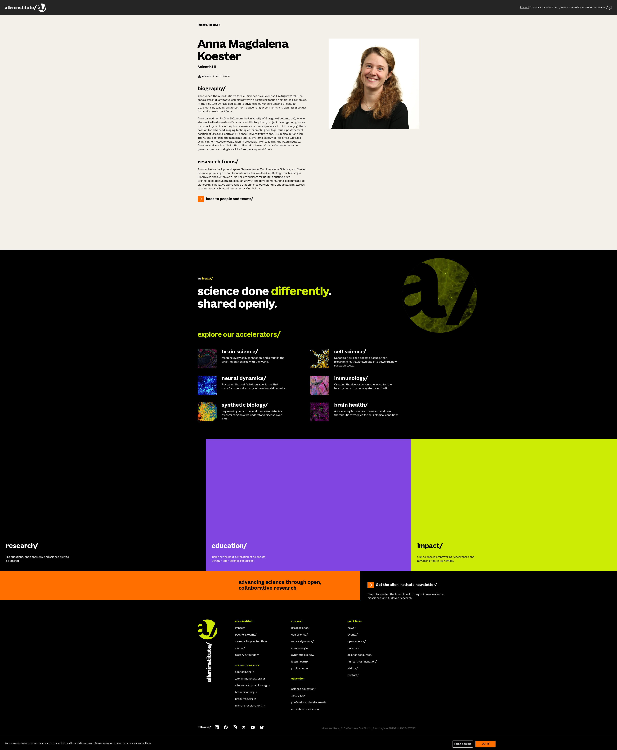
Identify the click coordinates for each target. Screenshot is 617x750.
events (575, 7)
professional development (308, 702)
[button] (525, 8)
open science (356, 641)
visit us (352, 668)
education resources (304, 709)
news (564, 7)
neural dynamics (301, 641)
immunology (299, 648)
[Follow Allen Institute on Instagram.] (234, 727)
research (537, 7)
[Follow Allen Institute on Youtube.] (252, 727)
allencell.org (243, 672)
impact (524, 7)
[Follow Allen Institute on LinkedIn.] (216, 727)
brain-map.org (244, 699)
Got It (485, 744)
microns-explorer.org (249, 706)
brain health (299, 662)
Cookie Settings (462, 744)
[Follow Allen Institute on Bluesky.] (261, 727)
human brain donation (361, 662)
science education (302, 689)
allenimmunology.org (248, 679)
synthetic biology (302, 655)
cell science (298, 635)
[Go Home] (210, 650)
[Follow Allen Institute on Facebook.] (225, 727)
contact (352, 675)
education (552, 7)
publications (299, 668)
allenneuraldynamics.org (251, 685)
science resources (594, 7)
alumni (239, 648)
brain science (299, 628)
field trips (297, 696)
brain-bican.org (245, 692)
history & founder (246, 655)
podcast (353, 648)
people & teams (245, 635)
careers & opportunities (250, 641)
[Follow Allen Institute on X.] (243, 727)
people (213, 25)
